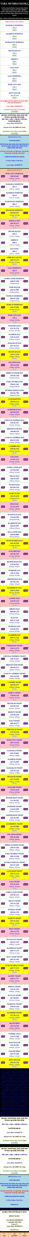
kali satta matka (10, 1089)
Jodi (3, 176)
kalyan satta (12, 1115)
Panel (25, 176)
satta (13, 1111)
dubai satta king (17, 1111)
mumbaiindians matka (18, 1075)
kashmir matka (17, 1084)
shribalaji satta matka (19, 1089)
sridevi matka (18, 1069)
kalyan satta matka (17, 1106)
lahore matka (14, 1078)
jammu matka (20, 1083)
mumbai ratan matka (6, 1145)
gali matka (11, 1071)
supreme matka (23, 1081)
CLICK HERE (15, 111)
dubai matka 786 (11, 1114)
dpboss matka (6, 1115)
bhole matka (26, 1083)
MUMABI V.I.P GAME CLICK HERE (14, 110)
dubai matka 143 (3, 1114)
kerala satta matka (12, 1087)
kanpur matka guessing (21, 1114)
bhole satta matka (9, 1106)
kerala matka (5, 1069)
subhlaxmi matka (18, 1071)
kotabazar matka (4, 1087)
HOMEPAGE (14, 1230)
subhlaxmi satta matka (9, 1090)
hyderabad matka (16, 1081)
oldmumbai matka (23, 1086)
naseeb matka (15, 1145)
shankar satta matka (21, 1087)
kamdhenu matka (12, 1083)
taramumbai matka (8, 1075)
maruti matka (11, 1072)
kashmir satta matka (8, 1108)
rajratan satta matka (16, 1100)
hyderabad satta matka (12, 1103)
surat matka (23, 1145)
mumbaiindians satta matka (7, 1096)
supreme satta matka (22, 1103)
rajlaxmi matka (18, 1080)
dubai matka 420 (17, 1112)
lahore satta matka (18, 1099)
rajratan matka (4, 1080)
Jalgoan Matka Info (14, 1209)
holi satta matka (8, 1100)
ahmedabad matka (4, 1083)
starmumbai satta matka (19, 1102)
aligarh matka (8, 1081)
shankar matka (11, 1069)
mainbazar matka (14, 1086)
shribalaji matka (5, 1071)
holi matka (25, 1078)
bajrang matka (10, 1084)
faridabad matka (7, 1077)
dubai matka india (9, 1112)
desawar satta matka (18, 1093)
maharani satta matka (8, 1093)
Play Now (14, 180)
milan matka (20, 1078)
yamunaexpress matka (6, 1078)
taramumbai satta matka (21, 1094)
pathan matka (4, 1072)
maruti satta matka (8, 1091)
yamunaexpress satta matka (7, 1099)
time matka (24, 1071)
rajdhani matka (11, 1080)
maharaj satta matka (17, 1091)
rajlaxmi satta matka (8, 1102)
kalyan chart (18, 1115)
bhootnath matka (25, 1077)
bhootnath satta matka (23, 1097)
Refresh (14, 30)
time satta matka (18, 1090)
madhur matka (24, 1072)
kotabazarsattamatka (6, 1111)
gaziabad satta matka (18, 1096)
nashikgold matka (6, 1086)
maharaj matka (17, 1072)
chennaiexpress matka (16, 1077)
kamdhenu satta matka (17, 1105)
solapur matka (19, 1074)
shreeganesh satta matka (10, 1094)
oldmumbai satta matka (22, 1109)
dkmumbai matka (25, 1084)
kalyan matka (3, 1084)
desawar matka (12, 1074)
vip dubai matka (24, 1112)
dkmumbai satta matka (18, 1108)
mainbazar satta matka (12, 1109)
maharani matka (4, 1074)
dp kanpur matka (25, 1115)
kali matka (24, 1069)
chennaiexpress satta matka (12, 1097)
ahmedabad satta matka (6, 1105)
